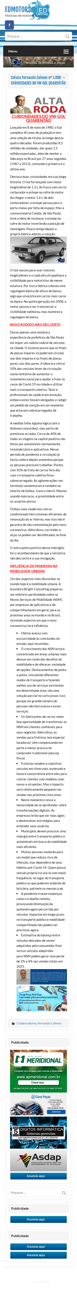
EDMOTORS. (18, 9)
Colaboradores (26, 1023)
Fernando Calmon (49, 1023)
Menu (12, 51)
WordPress (42, 1281)
